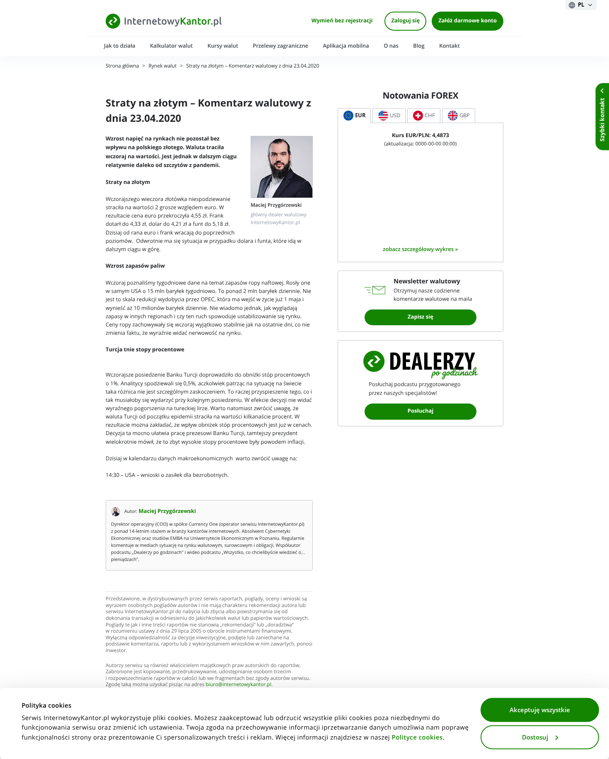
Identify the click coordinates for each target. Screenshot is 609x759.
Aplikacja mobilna (346, 45)
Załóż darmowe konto (467, 20)
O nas (391, 45)
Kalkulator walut (171, 45)
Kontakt (449, 45)
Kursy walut (223, 45)
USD (395, 115)
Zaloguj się (405, 20)
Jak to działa (119, 45)
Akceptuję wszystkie (540, 710)
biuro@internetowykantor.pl (238, 685)
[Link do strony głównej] (164, 21)
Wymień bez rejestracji (342, 20)
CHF (430, 115)
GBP (464, 115)
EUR (360, 115)
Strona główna (122, 66)
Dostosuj (535, 737)
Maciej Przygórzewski (167, 511)
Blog (418, 45)
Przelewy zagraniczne (280, 45)
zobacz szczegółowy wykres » (420, 249)
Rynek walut (163, 66)
